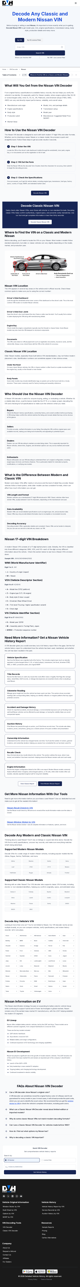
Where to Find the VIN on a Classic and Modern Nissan (49, 75)
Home (4, 69)
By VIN (19, 40)
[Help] (62, 47)
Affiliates (6, 1258)
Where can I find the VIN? (23, 57)
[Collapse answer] (6, 1092)
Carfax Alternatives (49, 1238)
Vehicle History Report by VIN (53, 1207)
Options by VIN (8, 1214)
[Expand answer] (6, 1109)
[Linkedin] (12, 1196)
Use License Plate (59, 57)
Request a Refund (9, 1251)
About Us (6, 1248)
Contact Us (7, 1255)
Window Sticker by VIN (11, 1207)
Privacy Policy (32, 1279)
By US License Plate (34, 40)
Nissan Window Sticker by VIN (21, 822)
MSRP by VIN (8, 1217)
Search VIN (40, 53)
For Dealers (7, 1262)
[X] (8, 1196)
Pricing (44, 1231)
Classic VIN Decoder (10, 1231)
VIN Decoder (13, 69)
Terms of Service (46, 1279)
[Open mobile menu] (76, 3)
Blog (43, 1234)
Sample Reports (48, 1227)
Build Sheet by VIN (10, 1210)
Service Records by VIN (51, 1210)
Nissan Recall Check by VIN (20, 808)
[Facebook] (3, 1196)
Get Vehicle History (40, 1172)
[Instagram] (16, 1196)
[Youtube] (21, 1196)
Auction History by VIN (50, 1214)
